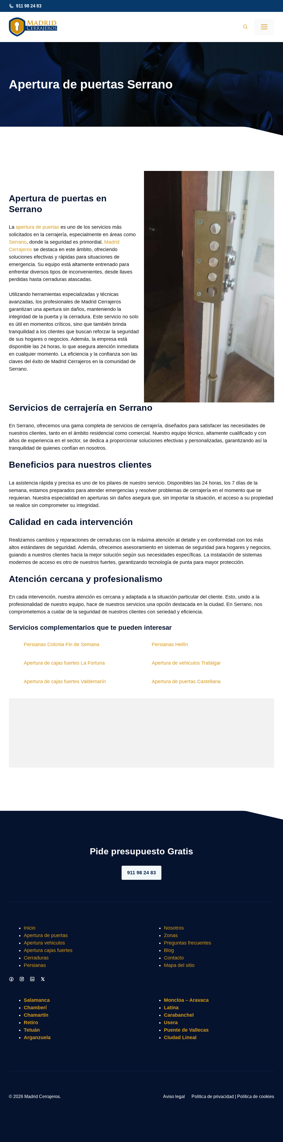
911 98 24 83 (28, 6)
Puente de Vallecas (186, 1030)
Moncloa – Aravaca (186, 1000)
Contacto (174, 958)
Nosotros (174, 928)
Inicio (29, 928)
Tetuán (32, 1030)
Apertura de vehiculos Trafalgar (186, 663)
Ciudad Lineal (180, 1037)
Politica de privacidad (213, 1096)
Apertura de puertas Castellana (186, 681)
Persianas (35, 965)
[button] (245, 27)
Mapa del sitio (179, 965)
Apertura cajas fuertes (48, 950)
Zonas (171, 935)
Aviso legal (174, 1096)
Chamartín (36, 1015)
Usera (171, 1022)
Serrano (18, 242)
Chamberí (35, 1007)
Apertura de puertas (46, 935)
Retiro (31, 1022)
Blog (169, 950)
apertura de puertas (37, 227)
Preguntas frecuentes (187, 943)
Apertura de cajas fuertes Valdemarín (65, 681)
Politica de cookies (255, 1096)
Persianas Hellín (170, 644)
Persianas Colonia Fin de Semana (61, 644)
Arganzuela (37, 1037)
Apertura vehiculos (44, 943)
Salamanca (37, 1000)
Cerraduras (36, 958)
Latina (171, 1007)
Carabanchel (179, 1015)
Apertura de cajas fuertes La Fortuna (64, 663)
